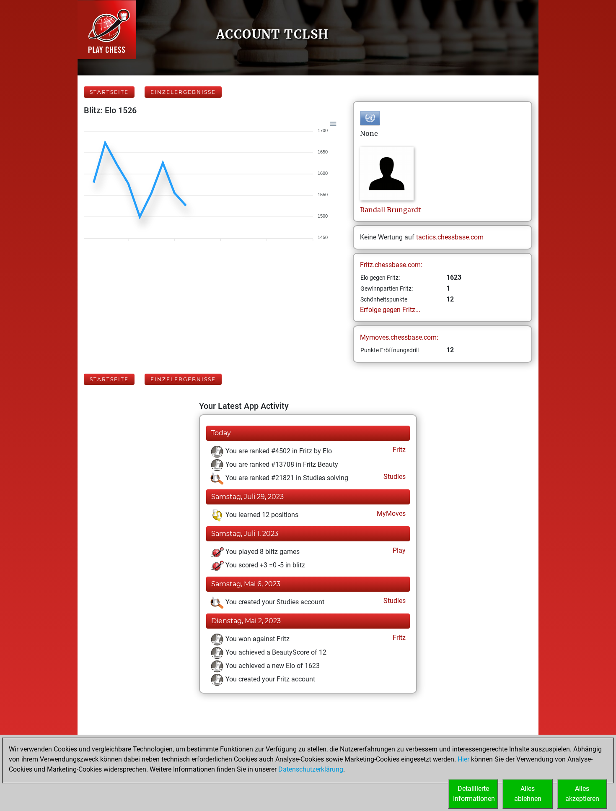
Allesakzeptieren (582, 794)
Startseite (109, 92)
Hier (463, 759)
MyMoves (390, 513)
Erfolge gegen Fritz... (390, 310)
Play (398, 550)
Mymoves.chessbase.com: (399, 337)
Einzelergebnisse (183, 92)
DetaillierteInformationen (474, 794)
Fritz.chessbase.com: (391, 265)
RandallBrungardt (390, 209)
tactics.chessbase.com (450, 237)
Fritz (398, 450)
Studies (394, 477)
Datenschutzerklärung (310, 769)
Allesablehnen (527, 794)
